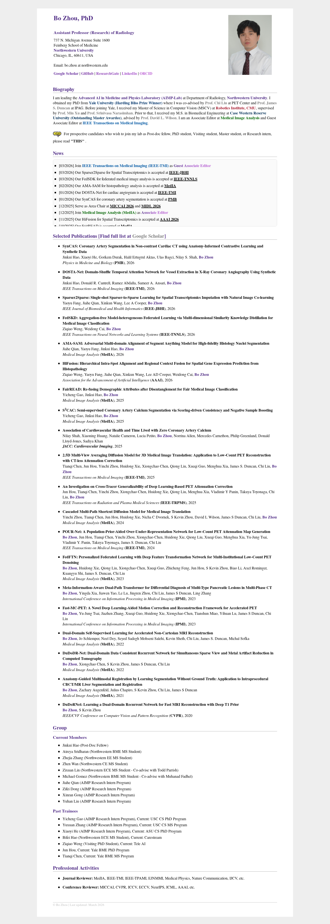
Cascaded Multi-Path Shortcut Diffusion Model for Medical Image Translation (127, 511)
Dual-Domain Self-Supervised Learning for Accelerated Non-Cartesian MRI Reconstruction (138, 633)
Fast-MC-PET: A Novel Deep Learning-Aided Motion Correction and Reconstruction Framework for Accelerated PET (160, 607)
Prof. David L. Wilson (159, 117)
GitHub (87, 73)
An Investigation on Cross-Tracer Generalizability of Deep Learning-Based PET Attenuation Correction (148, 486)
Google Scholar (66, 73)
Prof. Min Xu (69, 113)
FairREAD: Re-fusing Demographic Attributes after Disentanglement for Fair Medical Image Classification (150, 389)
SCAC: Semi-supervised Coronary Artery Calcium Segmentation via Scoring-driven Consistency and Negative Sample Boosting (168, 410)
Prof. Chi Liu (216, 102)
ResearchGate (107, 73)
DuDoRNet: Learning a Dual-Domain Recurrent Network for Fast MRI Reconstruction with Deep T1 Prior (151, 704)
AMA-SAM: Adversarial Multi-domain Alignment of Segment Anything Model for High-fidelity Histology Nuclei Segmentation (166, 343)
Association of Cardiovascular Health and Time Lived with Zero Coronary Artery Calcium (137, 430)
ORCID (146, 73)
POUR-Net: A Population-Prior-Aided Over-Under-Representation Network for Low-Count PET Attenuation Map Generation (166, 531)
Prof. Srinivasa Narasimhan (110, 113)
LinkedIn (129, 73)
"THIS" (78, 141)
